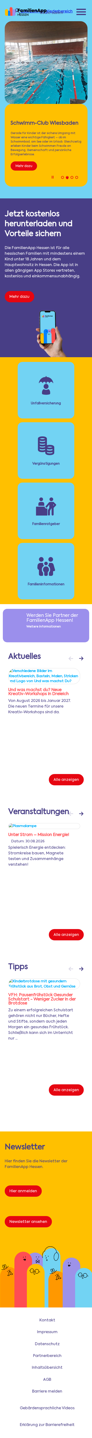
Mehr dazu (23, 166)
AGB (47, 1380)
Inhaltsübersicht (47, 1368)
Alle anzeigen (66, 780)
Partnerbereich (47, 1356)
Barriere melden (47, 1391)
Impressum (47, 1332)
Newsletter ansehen (28, 1222)
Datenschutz (47, 1344)
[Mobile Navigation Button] (81, 12)
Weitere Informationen (43, 626)
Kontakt (47, 1320)
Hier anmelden (23, 1191)
